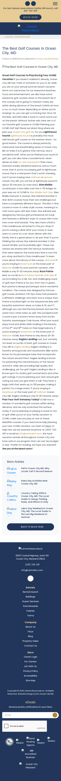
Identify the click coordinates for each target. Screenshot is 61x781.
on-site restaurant (28, 162)
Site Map (30, 680)
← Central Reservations (16, 37)
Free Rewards (30, 606)
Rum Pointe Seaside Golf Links (37, 275)
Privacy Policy (30, 670)
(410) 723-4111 (32, 564)
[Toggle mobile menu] (55, 4)
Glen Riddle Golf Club (41, 192)
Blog (30, 636)
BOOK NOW (30, 17)
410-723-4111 (30, 10)
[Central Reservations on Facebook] (27, 3)
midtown (36, 177)
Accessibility (30, 675)
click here (50, 260)
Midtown (7, 267)
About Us (30, 626)
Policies (31, 610)
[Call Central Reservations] (33, 3)
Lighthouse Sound (20, 135)
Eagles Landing (22, 346)
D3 (37, 693)
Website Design (25, 693)
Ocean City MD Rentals (47, 58)
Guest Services (30, 601)
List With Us (30, 666)
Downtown (26, 263)
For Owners (30, 661)
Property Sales (30, 640)
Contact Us (30, 645)
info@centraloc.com (30, 433)
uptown (48, 177)
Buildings (30, 596)
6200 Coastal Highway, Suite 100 (32, 557)
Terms (30, 615)
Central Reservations (34, 690)
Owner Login (30, 656)
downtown (8, 392)
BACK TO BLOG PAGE (32, 526)
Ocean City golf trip (23, 131)
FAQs (30, 631)
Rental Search (30, 591)
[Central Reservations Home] (30, 28)
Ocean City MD (47, 693)
